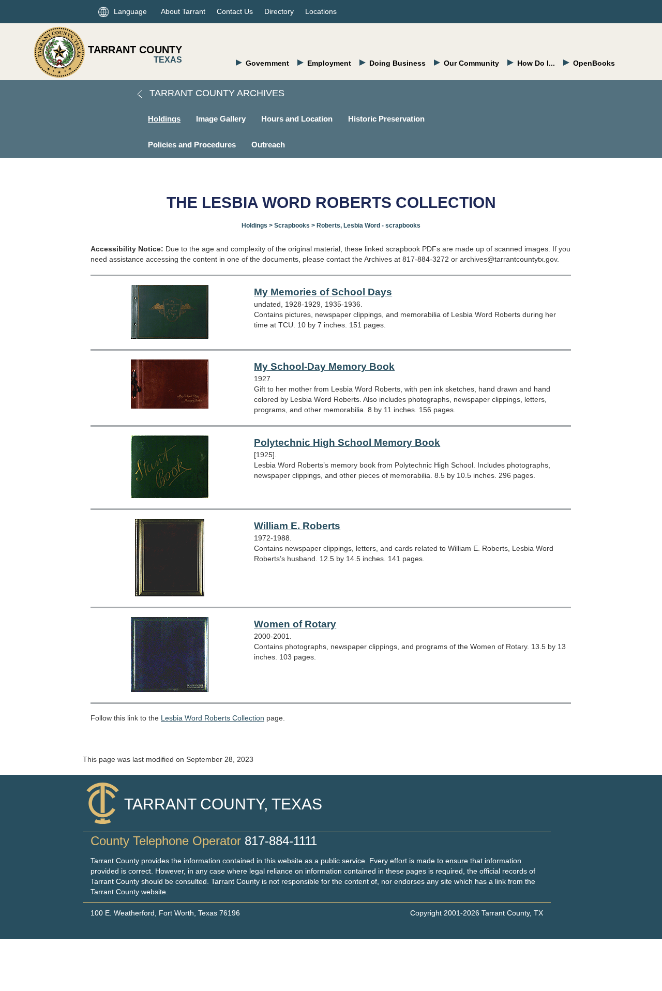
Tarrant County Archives (215, 93)
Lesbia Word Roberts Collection (212, 718)
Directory (279, 11)
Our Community (471, 63)
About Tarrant (183, 11)
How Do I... (536, 63)
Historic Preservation (386, 118)
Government (267, 63)
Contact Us (235, 11)
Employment (329, 63)
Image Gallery (221, 118)
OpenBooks (594, 63)
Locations (321, 11)
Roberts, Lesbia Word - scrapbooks (368, 225)
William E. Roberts (297, 525)
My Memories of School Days (323, 292)
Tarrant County (135, 49)
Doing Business (397, 63)
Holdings (164, 118)
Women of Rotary (295, 624)
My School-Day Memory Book (324, 366)
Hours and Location (297, 118)
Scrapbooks (292, 225)
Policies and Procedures (192, 144)
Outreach (268, 144)
